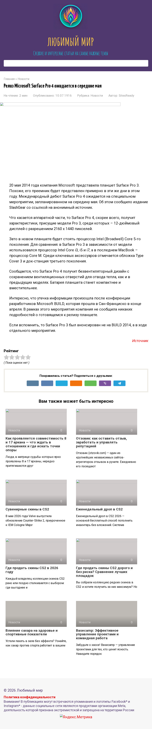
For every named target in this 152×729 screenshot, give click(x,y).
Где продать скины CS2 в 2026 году (32, 570)
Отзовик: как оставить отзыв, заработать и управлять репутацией (101, 442)
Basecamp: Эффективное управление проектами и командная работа (97, 634)
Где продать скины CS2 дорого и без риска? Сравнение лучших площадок (104, 572)
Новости (97, 95)
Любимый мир (70, 42)
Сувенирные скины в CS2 (27, 509)
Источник (140, 340)
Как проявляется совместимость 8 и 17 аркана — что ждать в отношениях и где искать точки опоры (36, 444)
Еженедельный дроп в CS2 (99, 509)
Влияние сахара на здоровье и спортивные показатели (32, 632)
